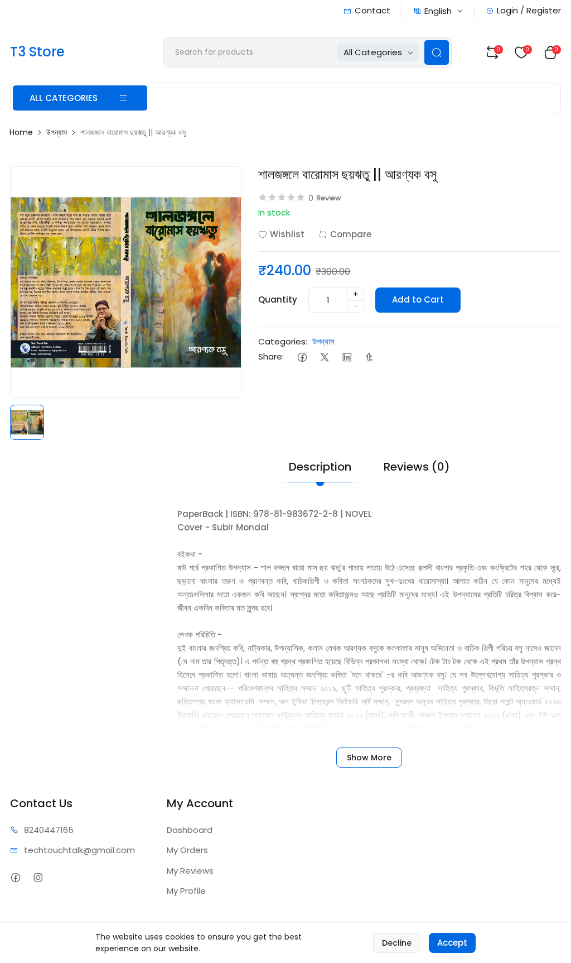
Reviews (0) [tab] (417, 467)
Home (21, 132)
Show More (369, 757)
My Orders (187, 850)
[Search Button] (436, 52)
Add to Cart (418, 299)
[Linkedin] (346, 357)
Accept (452, 942)
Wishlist (287, 234)
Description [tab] (320, 467)
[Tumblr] (369, 357)
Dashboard (189, 830)
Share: (271, 356)
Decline (397, 942)
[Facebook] (302, 357)
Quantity (277, 299)
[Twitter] (324, 357)
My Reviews (190, 870)
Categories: (282, 341)
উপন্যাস (56, 132)
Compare (350, 234)
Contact (372, 10)
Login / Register (529, 10)
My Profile (186, 891)
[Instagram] (37, 878)
